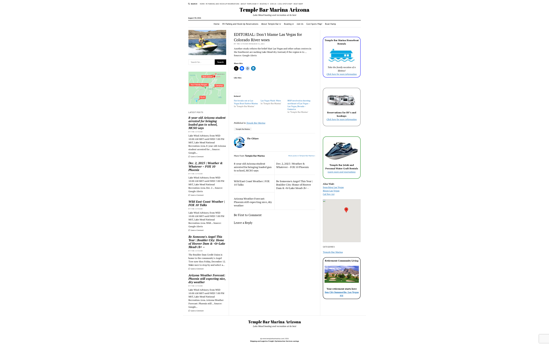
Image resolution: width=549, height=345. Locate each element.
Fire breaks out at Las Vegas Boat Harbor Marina (246, 102)
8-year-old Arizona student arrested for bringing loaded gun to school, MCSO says (207, 123)
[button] (346, 210)
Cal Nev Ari (328, 194)
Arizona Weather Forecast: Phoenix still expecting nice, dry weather (207, 278)
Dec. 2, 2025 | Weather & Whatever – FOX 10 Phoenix (205, 166)
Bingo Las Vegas (331, 190)
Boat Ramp (298, 4)
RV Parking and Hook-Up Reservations (222, 4)
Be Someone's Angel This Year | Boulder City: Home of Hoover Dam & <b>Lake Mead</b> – (206, 242)
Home (202, 4)
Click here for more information (342, 74)
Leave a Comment (197, 156)
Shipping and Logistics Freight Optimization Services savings (274, 341)
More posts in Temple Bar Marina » (301, 156)
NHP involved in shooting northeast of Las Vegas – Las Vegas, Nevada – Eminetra (299, 104)
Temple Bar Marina (255, 122)
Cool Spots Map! (285, 4)
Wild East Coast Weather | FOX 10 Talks (206, 203)
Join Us (273, 4)
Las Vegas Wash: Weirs (271, 100)
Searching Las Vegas (333, 187)
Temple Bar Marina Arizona (274, 9)
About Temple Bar (249, 4)
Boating (263, 4)
